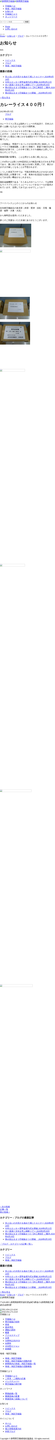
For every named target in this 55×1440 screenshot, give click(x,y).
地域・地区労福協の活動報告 (18, 1366)
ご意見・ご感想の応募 (15, 1379)
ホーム (8, 1423)
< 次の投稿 (5, 1207)
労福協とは (10, 6)
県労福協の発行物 (13, 1384)
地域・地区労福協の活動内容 (18, 1361)
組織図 (8, 1349)
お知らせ (9, 11)
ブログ (8, 63)
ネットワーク (11, 17)
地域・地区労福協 (13, 9)
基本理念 (9, 1327)
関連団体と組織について (16, 1399)
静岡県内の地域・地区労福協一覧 (20, 1364)
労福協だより (11, 14)
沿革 (7, 1338)
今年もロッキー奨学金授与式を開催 (28, 82)
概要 (7, 1332)
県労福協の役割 (12, 1322)
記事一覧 (4, 1209)
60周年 (8, 1343)
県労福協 (9, 119)
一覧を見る (5, 98)
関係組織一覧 (11, 1393)
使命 (7, 1324)
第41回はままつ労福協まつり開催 (28, 93)
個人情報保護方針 (13, 1429)
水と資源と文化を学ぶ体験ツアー (27, 85)
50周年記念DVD (12, 1341)
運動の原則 (10, 1330)
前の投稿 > (5, 1212)
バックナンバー (12, 1381)
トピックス (10, 60)
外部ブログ (10, 1431)
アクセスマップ (12, 1335)
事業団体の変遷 (12, 1396)
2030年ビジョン (12, 1346)
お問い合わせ (11, 1426)
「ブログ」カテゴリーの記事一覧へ (16, 1244)
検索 (27, 22)
